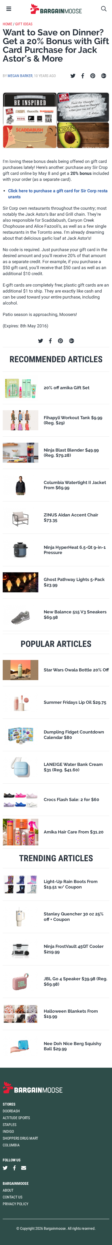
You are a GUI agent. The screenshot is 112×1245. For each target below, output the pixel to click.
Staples (9, 1124)
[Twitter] (73, 76)
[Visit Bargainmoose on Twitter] (5, 1167)
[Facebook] (82, 76)
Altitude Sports (16, 1118)
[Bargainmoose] (56, 8)
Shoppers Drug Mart (20, 1138)
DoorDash (11, 1111)
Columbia (11, 1145)
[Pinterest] (92, 76)
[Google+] (103, 76)
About (8, 1190)
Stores (9, 1104)
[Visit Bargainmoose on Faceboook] (14, 1167)
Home (7, 24)
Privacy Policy (15, 1204)
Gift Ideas (23, 24)
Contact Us (12, 1197)
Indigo (8, 1131)
